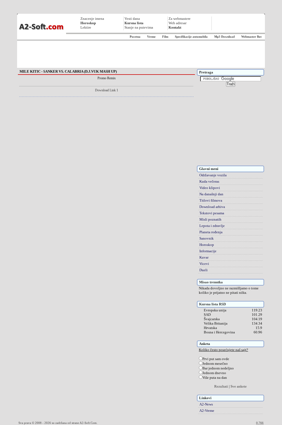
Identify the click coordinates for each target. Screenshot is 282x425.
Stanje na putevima (138, 27)
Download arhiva (212, 207)
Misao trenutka (211, 282)
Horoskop (206, 245)
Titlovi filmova (210, 200)
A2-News (206, 404)
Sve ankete (239, 386)
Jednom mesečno (215, 363)
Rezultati (221, 386)
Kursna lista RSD (212, 304)
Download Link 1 (106, 90)
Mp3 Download (224, 36)
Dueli (203, 270)
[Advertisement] (141, 54)
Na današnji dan (211, 194)
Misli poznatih (210, 219)
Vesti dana (132, 19)
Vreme (151, 36)
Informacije (207, 251)
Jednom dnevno (214, 373)
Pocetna (135, 36)
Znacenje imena (92, 19)
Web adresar (177, 23)
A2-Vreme (206, 410)
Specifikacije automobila (191, 36)
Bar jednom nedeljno (218, 368)
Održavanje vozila (213, 175)
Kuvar (203, 257)
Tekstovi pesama (211, 213)
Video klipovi (209, 188)
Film (165, 36)
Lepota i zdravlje (212, 226)
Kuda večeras (209, 181)
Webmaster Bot (251, 36)
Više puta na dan (214, 377)
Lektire (85, 27)
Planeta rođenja (211, 232)
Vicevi (204, 264)
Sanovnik (206, 238)
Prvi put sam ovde (215, 359)
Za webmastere (180, 19)
